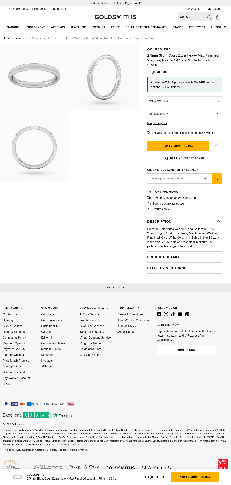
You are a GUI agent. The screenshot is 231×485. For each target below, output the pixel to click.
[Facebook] (160, 315)
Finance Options (13, 354)
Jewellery (79, 27)
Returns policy (162, 209)
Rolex (115, 27)
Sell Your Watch (90, 354)
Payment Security (14, 349)
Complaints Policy (14, 337)
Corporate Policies (53, 343)
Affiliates (46, 366)
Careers (46, 331)
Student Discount (14, 372)
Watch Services (90, 320)
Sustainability (49, 325)
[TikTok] (174, 315)
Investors (47, 360)
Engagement (35, 27)
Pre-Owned (197, 27)
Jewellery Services (92, 325)
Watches (99, 27)
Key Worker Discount (16, 378)
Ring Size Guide (90, 343)
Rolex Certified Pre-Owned (146, 27)
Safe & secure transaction (169, 203)
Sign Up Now (186, 350)
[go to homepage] (115, 17)
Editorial (46, 337)
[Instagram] (167, 315)
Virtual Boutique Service (95, 337)
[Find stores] (217, 178)
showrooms (20, 8)
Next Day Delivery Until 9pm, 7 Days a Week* (115, 3)
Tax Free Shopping (92, 331)
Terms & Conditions (130, 314)
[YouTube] (181, 315)
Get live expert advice (187, 158)
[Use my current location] (206, 178)
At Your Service (90, 314)
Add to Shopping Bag (178, 146)
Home (6, 38)
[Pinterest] (188, 315)
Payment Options (14, 343)
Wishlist (195, 8)
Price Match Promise (16, 360)
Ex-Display (219, 27)
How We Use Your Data (133, 320)
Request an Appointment (49, 8)
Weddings (58, 27)
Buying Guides (12, 366)
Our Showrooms (51, 320)
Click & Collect (12, 325)
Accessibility (126, 331)
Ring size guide (157, 123)
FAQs (6, 383)
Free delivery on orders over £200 (174, 197)
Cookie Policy (127, 325)
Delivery (8, 320)
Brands (178, 27)
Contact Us (10, 314)
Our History (48, 314)
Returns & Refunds (15, 331)
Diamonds (13, 27)
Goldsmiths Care (90, 349)
